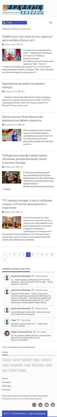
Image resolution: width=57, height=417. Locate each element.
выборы (22, 370)
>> (5, 259)
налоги (6, 365)
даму (5, 370)
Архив (5, 378)
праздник (7, 360)
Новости (15, 29)
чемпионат (46, 360)
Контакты (6, 382)
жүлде (27, 365)
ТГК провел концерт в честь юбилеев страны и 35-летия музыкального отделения (27, 204)
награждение (17, 365)
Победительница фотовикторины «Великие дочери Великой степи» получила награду (24, 159)
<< (5, 255)
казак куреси (37, 365)
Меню (51, 22)
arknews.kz (43, 396)
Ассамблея (26, 360)
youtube (53, 405)
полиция (13, 370)
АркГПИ (16, 360)
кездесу (48, 365)
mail (34, 405)
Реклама (6, 390)
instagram (47, 405)
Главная (5, 29)
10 (52, 255)
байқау (36, 360)
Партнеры (6, 386)
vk (40, 405)
